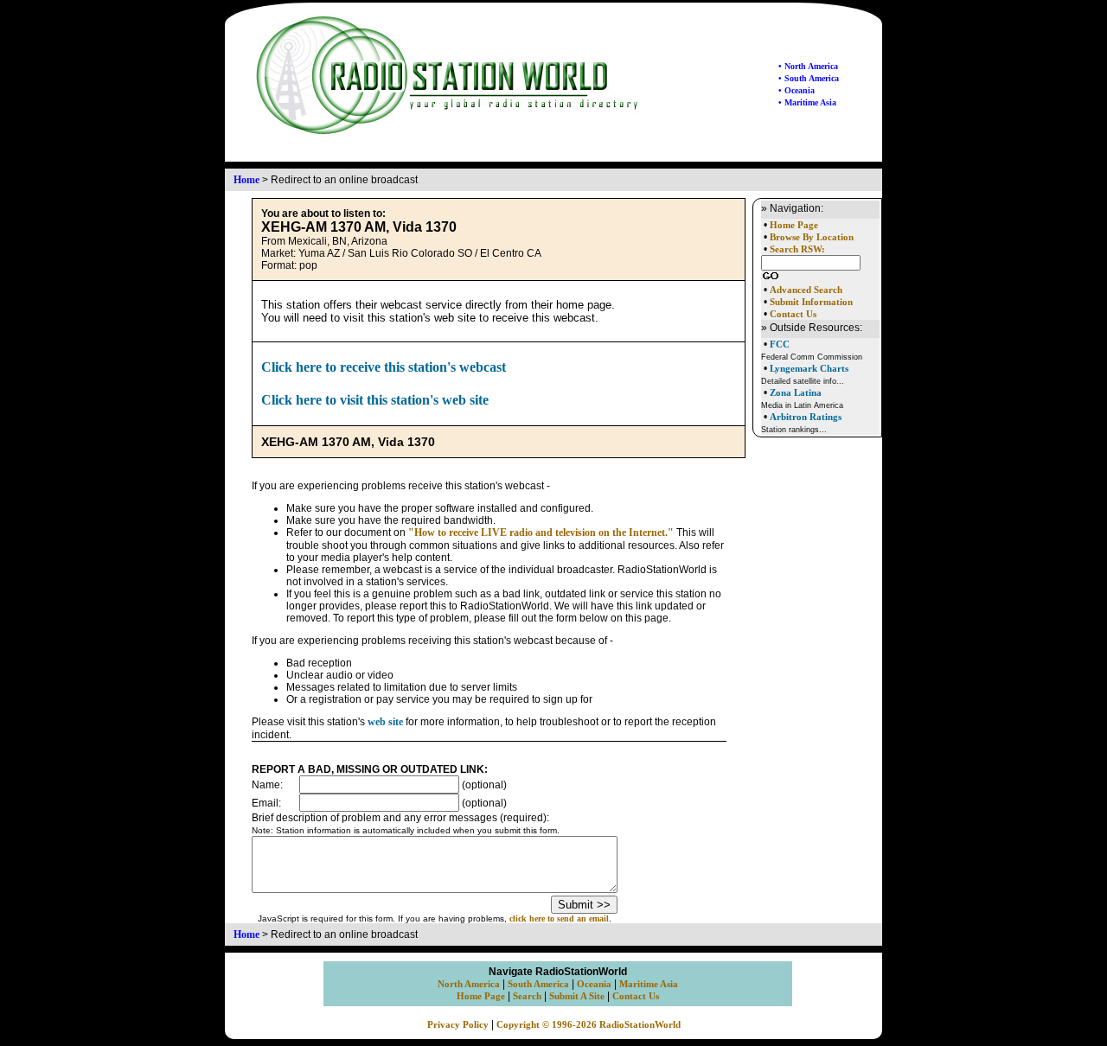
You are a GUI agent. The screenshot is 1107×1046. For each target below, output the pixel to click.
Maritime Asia (648, 984)
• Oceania (796, 90)
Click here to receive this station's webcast (383, 367)
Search (527, 996)
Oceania (594, 984)
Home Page (794, 225)
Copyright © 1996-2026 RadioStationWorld (588, 1025)
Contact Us (793, 314)
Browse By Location (812, 237)
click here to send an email (559, 918)
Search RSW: (797, 249)
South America (538, 984)
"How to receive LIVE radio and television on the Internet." (541, 532)
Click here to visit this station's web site (375, 399)
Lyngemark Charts (809, 368)
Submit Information (811, 302)
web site (385, 722)
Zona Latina (796, 392)
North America (469, 984)
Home (246, 180)
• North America (808, 66)
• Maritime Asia (807, 102)
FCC (780, 344)
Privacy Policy (458, 1025)
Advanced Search (806, 290)
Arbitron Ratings (805, 416)
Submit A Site (577, 996)
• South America (808, 78)
